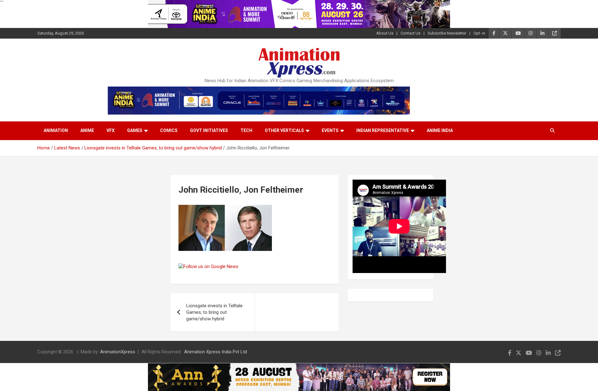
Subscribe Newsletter (447, 33)
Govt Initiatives (209, 130)
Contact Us (410, 33)
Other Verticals (284, 130)
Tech (246, 130)
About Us (384, 33)
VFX (111, 130)
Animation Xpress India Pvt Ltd (215, 352)
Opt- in (479, 33)
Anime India (440, 130)
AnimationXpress (117, 352)
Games (134, 130)
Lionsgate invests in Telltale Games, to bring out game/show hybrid (214, 312)
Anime (87, 130)
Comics (169, 130)
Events (330, 130)
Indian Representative (382, 130)
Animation (56, 130)
